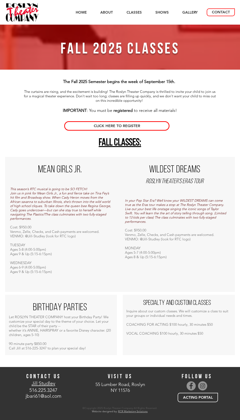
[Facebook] (191, 385)
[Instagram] (202, 385)
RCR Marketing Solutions (133, 411)
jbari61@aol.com (43, 396)
